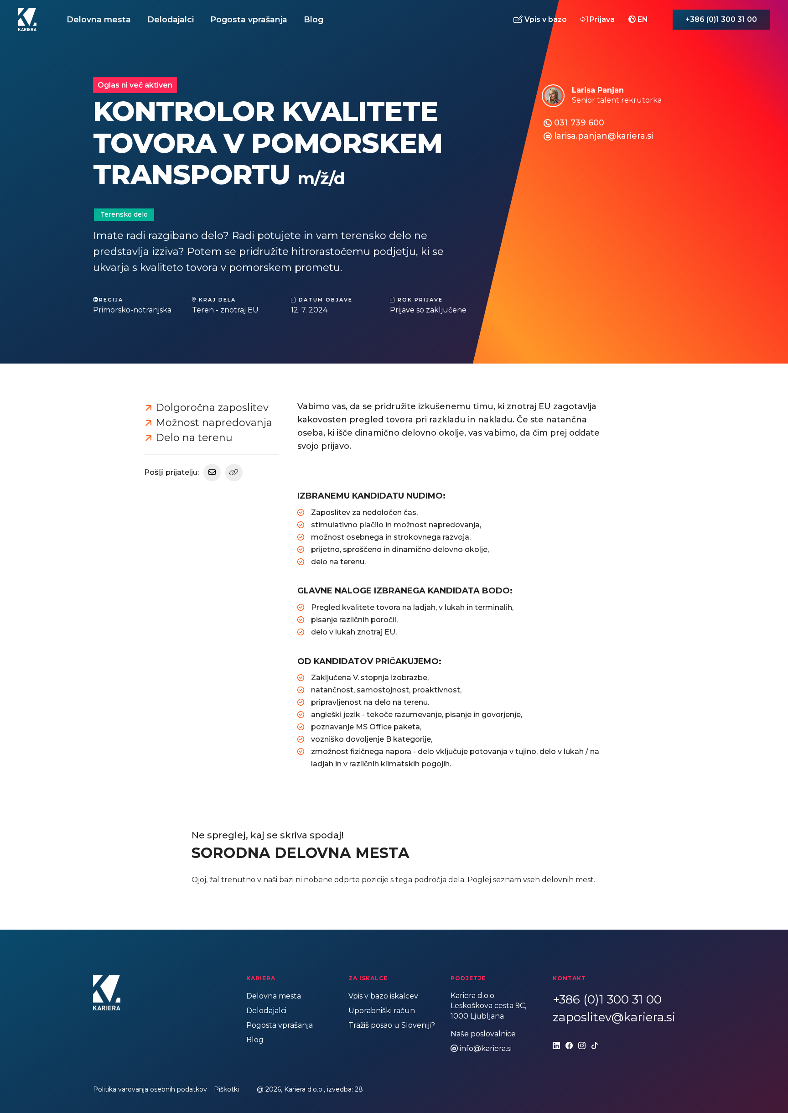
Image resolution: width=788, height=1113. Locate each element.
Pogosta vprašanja (248, 19)
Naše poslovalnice (483, 1034)
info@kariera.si (486, 1048)
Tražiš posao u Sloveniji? (391, 1025)
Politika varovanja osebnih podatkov (150, 1089)
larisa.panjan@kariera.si (603, 136)
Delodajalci (170, 19)
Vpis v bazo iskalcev (383, 996)
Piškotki (226, 1089)
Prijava (601, 19)
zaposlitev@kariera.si (614, 1017)
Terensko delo (124, 214)
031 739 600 (579, 123)
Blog (313, 19)
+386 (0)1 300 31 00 (721, 19)
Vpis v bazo (545, 19)
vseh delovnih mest (558, 879)
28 (359, 1089)
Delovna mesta (99, 19)
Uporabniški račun (381, 1010)
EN (642, 19)
